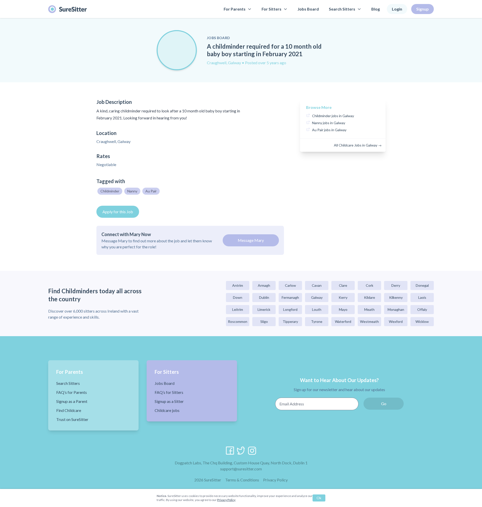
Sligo (264, 321)
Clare (343, 285)
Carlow (290, 285)
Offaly (422, 309)
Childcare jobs (167, 410)
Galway (317, 297)
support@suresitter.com (241, 468)
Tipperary (290, 321)
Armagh (264, 285)
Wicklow (422, 321)
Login (397, 9)
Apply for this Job (117, 211)
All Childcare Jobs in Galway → (358, 145)
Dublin (264, 297)
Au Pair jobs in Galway (329, 130)
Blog (375, 9)
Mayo (343, 309)
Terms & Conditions (242, 479)
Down (237, 297)
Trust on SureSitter (72, 419)
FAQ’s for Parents (71, 392)
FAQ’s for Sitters (169, 392)
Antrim (237, 285)
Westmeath (369, 321)
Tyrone (316, 321)
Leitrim (237, 309)
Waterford (343, 321)
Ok (319, 498)
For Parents (235, 9)
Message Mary (251, 240)
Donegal (422, 285)
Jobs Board (308, 9)
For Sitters (271, 9)
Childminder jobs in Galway (333, 116)
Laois (422, 297)
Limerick (264, 309)
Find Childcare (68, 410)
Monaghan (396, 309)
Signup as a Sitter (169, 401)
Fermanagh (290, 297)
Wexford (396, 321)
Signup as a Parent (71, 401)
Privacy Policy (275, 479)
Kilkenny (396, 297)
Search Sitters (342, 9)
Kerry (343, 297)
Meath (369, 309)
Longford (290, 309)
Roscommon (237, 321)
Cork (369, 285)
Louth (316, 309)
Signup (422, 9)
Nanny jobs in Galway (328, 123)
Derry (395, 285)
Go (383, 403)
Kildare (369, 297)
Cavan (317, 285)
